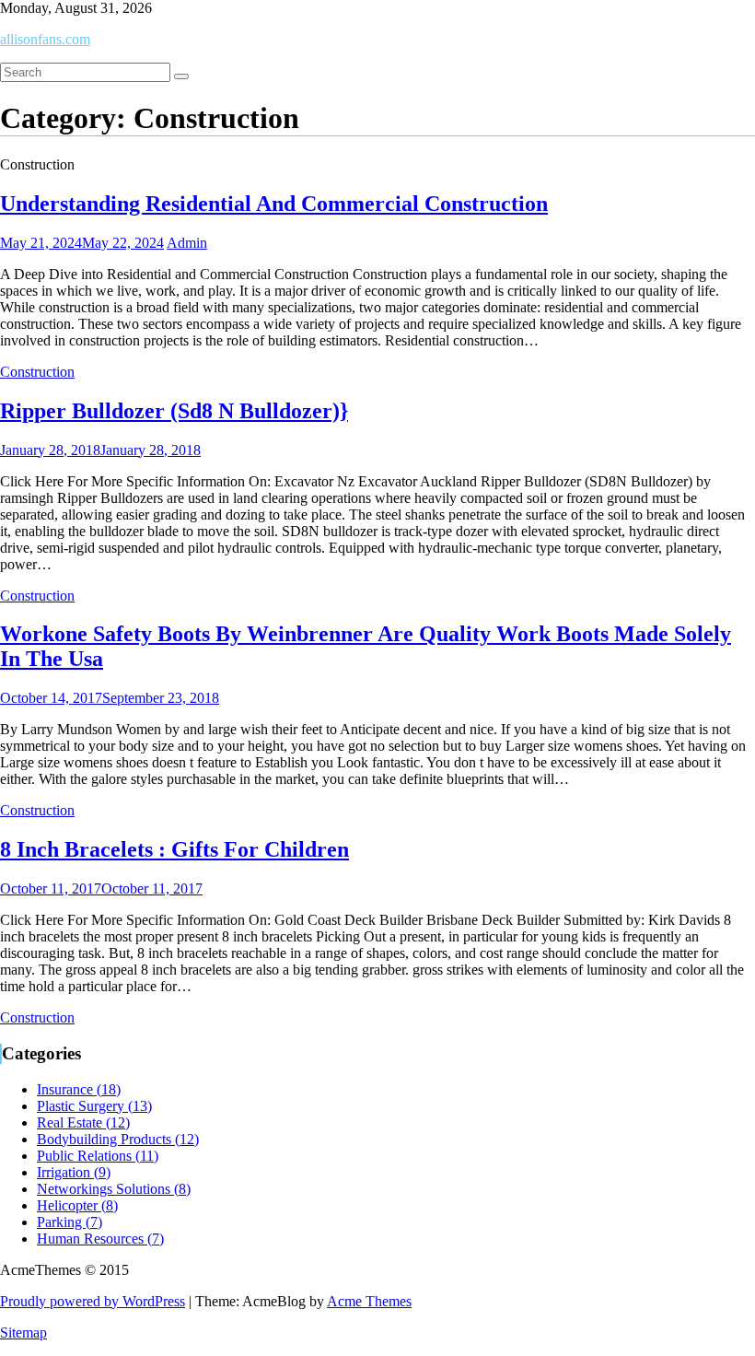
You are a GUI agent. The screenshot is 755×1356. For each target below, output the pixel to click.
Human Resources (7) (100, 1238)
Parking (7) (69, 1222)
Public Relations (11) (97, 1155)
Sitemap (23, 1332)
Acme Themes (369, 1301)
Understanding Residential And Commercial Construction (274, 204)
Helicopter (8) (77, 1205)
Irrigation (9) (73, 1172)
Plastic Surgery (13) (94, 1106)
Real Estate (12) (83, 1122)
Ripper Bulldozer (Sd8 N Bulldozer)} (174, 411)
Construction (37, 372)
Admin (187, 243)
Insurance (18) (79, 1089)
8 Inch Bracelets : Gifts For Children (174, 849)
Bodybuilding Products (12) (118, 1139)
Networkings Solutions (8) (114, 1189)
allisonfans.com (45, 39)
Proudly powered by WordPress (92, 1301)
